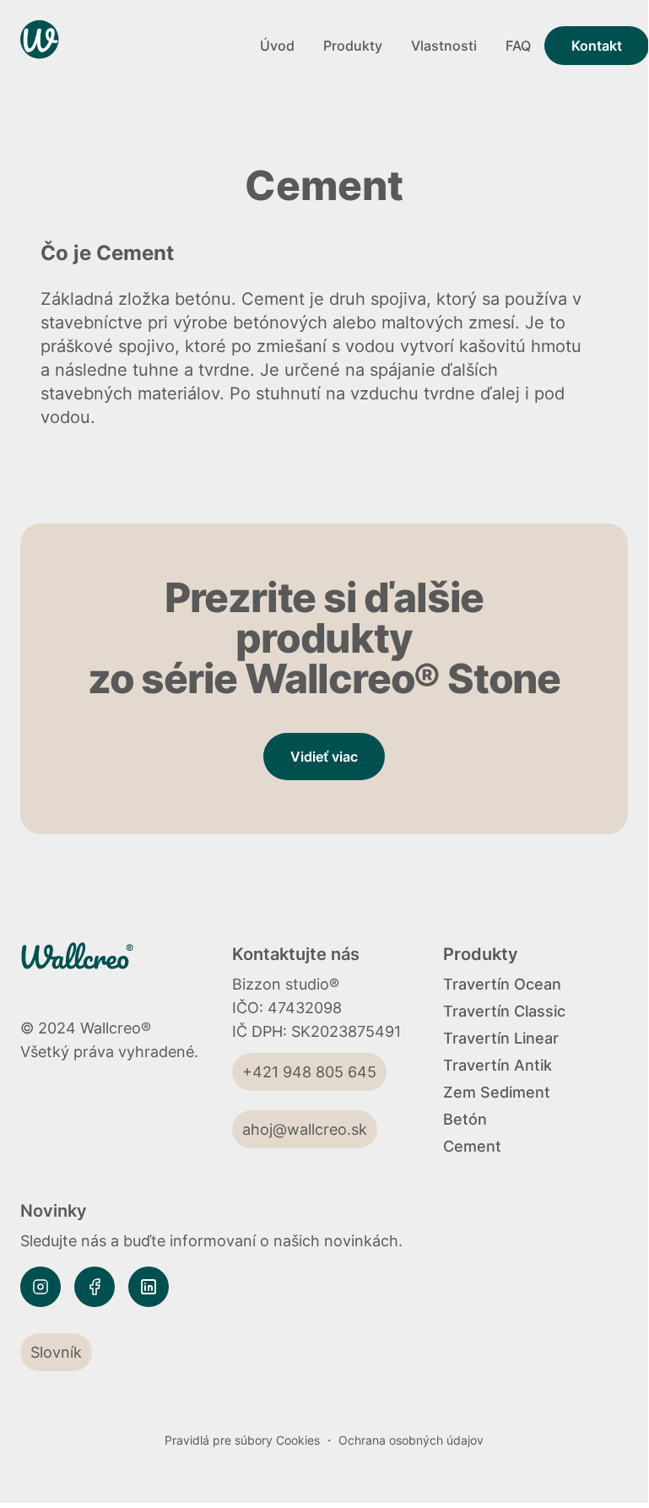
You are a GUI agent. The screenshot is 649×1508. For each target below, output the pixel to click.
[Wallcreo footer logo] (99, 966)
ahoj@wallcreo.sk (304, 1129)
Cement (472, 1146)
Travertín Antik (497, 1065)
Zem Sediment (496, 1092)
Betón (465, 1119)
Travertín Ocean (502, 984)
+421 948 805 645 (309, 1072)
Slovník (56, 1352)
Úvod (277, 45)
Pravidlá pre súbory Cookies (242, 1440)
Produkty (352, 45)
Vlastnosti (444, 45)
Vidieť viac (324, 756)
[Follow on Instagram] (40, 1287)
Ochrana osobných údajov (411, 1440)
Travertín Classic (504, 1011)
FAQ (518, 45)
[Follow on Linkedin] (148, 1287)
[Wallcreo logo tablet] (133, 45)
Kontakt (596, 45)
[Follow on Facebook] (94, 1287)
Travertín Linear (501, 1038)
